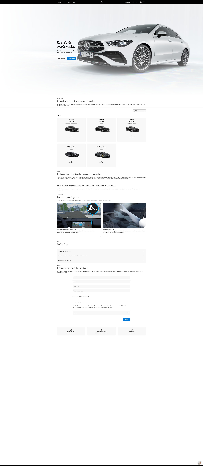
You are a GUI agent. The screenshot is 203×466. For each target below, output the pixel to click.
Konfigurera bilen (71, 58)
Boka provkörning (61, 58)
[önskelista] (137, 2)
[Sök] (133, 2)
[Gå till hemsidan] (101, 2)
